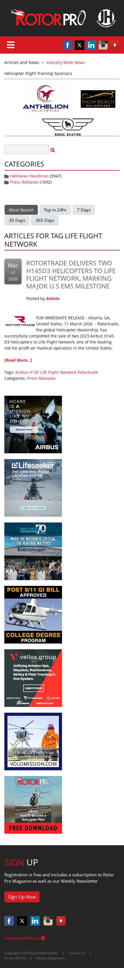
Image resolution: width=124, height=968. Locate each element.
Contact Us (77, 952)
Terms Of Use (15, 958)
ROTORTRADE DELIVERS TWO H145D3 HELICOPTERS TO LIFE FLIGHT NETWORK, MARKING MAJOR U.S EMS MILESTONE (71, 274)
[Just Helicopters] (62, 18)
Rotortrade (87, 372)
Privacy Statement (50, 958)
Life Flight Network (58, 372)
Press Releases (24, 182)
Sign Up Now (22, 897)
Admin (52, 298)
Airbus (21, 372)
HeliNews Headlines (29, 176)
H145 (34, 372)
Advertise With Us (22, 938)
